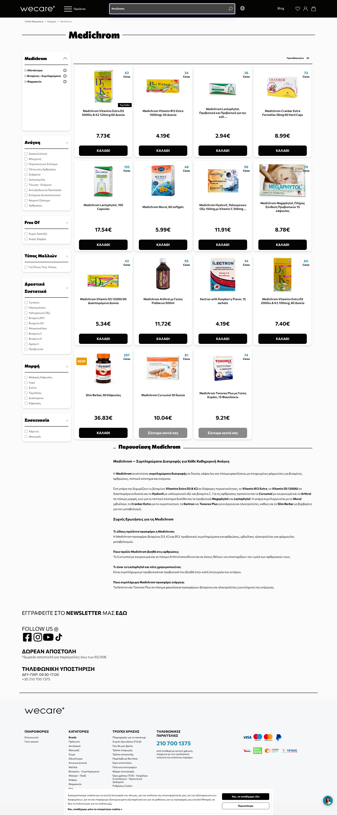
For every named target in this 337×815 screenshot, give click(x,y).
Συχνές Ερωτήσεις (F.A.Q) (127, 741)
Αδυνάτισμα (34, 70)
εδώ (109, 803)
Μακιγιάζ (74, 750)
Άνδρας (73, 779)
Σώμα (72, 754)
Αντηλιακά (75, 745)
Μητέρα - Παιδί (77, 775)
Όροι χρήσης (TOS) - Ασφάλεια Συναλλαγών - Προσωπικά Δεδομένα (130, 778)
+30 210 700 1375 (36, 679)
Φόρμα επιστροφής (123, 771)
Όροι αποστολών (122, 762)
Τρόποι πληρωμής (123, 750)
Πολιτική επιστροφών (125, 767)
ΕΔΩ (121, 612)
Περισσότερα (245, 805)
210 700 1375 (174, 743)
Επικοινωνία (31, 737)
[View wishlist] (298, 9)
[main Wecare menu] (68, 9)
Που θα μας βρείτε (123, 745)
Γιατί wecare (31, 741)
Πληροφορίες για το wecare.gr (129, 737)
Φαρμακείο (34, 81)
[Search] (290, 9)
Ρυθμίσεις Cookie (122, 785)
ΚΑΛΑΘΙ (103, 151)
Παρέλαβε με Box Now (125, 758)
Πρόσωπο (74, 741)
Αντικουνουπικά (78, 762)
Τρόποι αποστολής (123, 754)
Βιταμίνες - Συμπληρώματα (44, 75)
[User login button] (305, 9)
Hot (71, 788)
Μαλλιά (73, 767)
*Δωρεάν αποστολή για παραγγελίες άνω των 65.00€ (64, 657)
